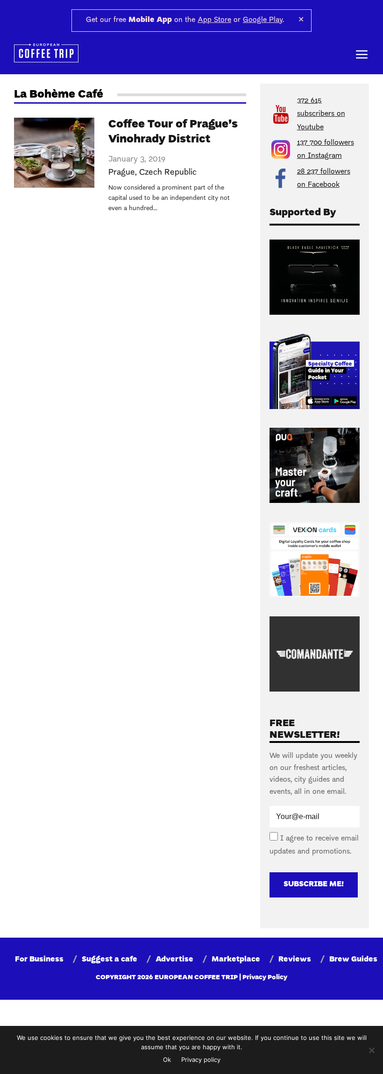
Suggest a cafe (109, 959)
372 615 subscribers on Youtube (321, 114)
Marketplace (236, 959)
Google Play (263, 20)
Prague (121, 173)
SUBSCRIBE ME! (314, 884)
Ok (167, 1059)
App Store (214, 20)
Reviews (294, 959)
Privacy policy (200, 1059)
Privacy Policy (264, 978)
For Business (39, 959)
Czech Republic (168, 173)
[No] (371, 1050)
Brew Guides (353, 959)
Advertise (174, 959)
